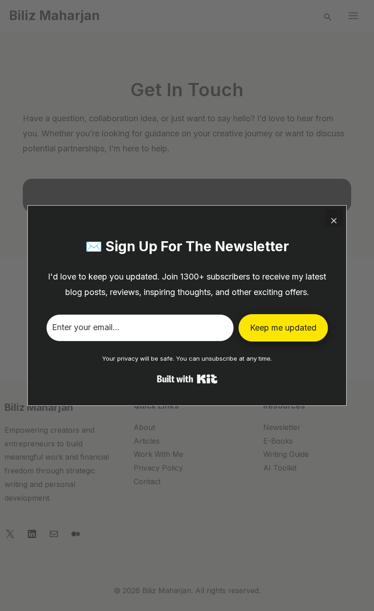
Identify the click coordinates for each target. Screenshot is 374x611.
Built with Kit (187, 379)
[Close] (334, 218)
